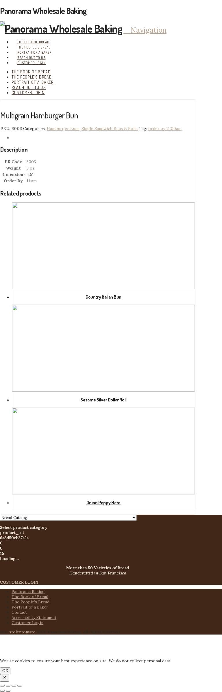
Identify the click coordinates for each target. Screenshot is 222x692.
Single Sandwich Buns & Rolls (110, 128)
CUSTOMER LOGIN (19, 582)
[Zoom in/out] (2, 686)
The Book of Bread (30, 596)
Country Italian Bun (103, 297)
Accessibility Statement (34, 617)
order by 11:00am (165, 128)
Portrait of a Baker (30, 607)
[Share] (14, 686)
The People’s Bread (30, 601)
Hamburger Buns (63, 128)
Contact (19, 612)
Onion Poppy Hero (103, 502)
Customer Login (27, 622)
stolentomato (22, 632)
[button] (144, 30)
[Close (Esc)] (19, 686)
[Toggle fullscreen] (8, 686)
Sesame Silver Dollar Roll (103, 400)
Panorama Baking (28, 591)
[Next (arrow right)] (8, 691)
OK (5, 670)
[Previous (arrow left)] (2, 691)
